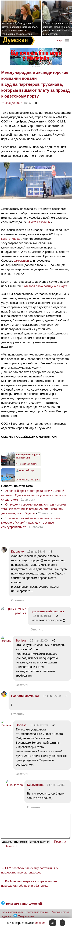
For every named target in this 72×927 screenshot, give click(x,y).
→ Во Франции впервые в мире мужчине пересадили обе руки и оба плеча (29, 883)
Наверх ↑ (11, 846)
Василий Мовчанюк (25, 696)
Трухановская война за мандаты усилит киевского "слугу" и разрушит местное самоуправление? (30, 523)
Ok (53, 923)
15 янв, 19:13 (42, 615)
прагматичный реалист (47, 611)
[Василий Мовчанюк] (4, 696)
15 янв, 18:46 (36, 551)
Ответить (17, 600)
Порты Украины (39, 222)
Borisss (21, 640)
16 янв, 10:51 (55, 784)
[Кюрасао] (4, 551)
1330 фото (34, 480)
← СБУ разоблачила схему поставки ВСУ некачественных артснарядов (29, 870)
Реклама (36, 66)
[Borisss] (6, 641)
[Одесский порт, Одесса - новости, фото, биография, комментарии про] (8, 481)
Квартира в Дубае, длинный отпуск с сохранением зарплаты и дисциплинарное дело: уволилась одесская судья (20, 28)
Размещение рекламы (37, 912)
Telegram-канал (26, 916)
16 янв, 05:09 (52, 696)
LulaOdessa (35, 784)
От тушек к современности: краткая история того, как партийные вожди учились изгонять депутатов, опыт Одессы (33, 509)
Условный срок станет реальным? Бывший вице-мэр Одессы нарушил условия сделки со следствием (33, 495)
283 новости (22, 480)
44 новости (21, 464)
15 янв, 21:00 (39, 640)
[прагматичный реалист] (13, 613)
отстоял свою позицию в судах (45, 286)
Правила (60, 841)
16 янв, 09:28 (39, 725)
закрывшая (21, 260)
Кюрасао (17, 551)
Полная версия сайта (12, 912)
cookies (40, 923)
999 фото (33, 464)
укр (59, 40)
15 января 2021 (11, 103)
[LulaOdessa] (14, 785)
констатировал (11, 238)
